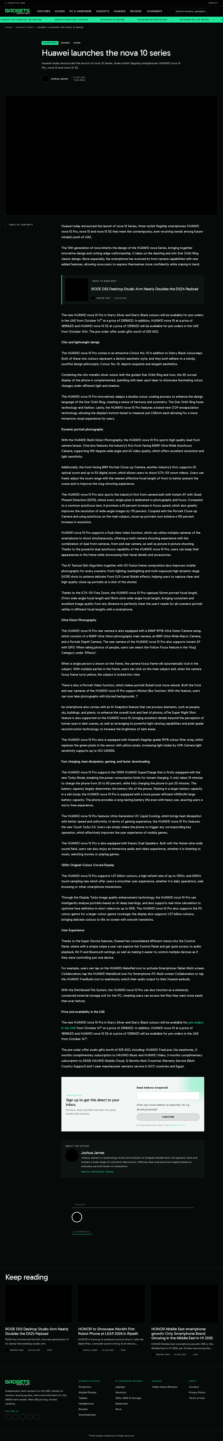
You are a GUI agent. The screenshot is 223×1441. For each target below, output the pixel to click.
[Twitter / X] (22, 1417)
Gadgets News (25, 27)
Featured (65, 43)
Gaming (120, 11)
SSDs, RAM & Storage (128, 1398)
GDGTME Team (17, 1350)
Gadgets (102, 11)
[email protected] (147, 1109)
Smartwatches (87, 1414)
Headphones (86, 1403)
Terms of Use (197, 1398)
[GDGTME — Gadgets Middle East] (17, 11)
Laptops (120, 1386)
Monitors (120, 1392)
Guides (60, 11)
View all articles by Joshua (97, 1172)
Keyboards (121, 1403)
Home (8, 27)
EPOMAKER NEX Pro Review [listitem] (115, 20)
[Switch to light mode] (215, 11)
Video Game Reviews (164, 1386)
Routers (83, 1409)
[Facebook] (8, 1417)
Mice (118, 1409)
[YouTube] (37, 1417)
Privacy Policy (178, 1125)
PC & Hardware (81, 11)
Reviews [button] (136, 11)
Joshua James (90, 1350)
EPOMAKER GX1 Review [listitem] (76, 20)
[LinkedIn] (30, 1417)
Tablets (83, 1398)
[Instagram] (15, 1417)
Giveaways (154, 11)
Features (43, 11)
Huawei (77, 43)
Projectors (85, 1386)
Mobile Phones (87, 1392)
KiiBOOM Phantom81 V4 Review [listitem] (34, 20)
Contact (213, 3)
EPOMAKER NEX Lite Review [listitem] (157, 20)
